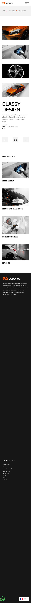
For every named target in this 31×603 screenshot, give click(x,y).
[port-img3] (15, 71)
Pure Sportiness (10, 237)
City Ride (6, 263)
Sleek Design (8, 181)
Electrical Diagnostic (12, 209)
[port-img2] (15, 52)
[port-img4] (15, 90)
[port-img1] (15, 33)
